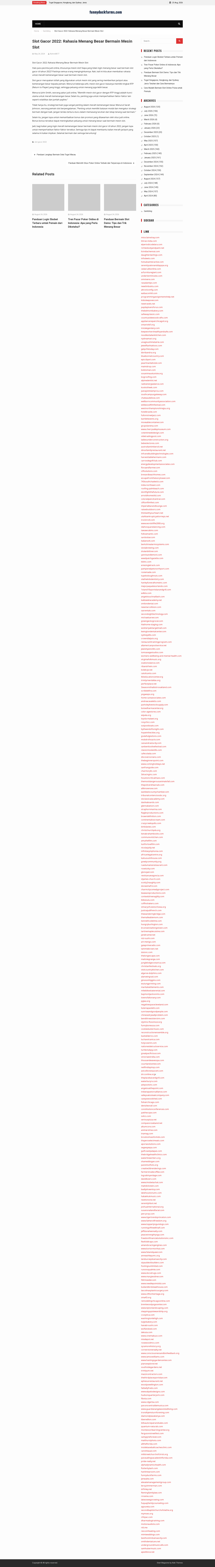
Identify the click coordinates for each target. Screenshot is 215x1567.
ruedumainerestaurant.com (154, 865)
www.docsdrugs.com (151, 1273)
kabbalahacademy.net (151, 600)
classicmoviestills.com (151, 750)
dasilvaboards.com (150, 802)
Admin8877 (54, 54)
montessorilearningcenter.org (155, 1430)
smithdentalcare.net (150, 1541)
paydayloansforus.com (152, 307)
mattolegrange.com (150, 959)
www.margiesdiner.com (152, 1276)
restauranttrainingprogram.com (156, 642)
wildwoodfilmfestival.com (153, 404)
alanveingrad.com (149, 976)
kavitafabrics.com (149, 1036)
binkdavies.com (148, 826)
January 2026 (150, 128)
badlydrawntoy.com (150, 1189)
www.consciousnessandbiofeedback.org (160, 1353)
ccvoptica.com (148, 1314)
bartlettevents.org (149, 418)
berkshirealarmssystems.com (155, 544)
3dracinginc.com (149, 774)
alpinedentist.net (149, 380)
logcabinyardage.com (151, 1175)
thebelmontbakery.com (152, 310)
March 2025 (149, 149)
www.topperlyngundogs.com (155, 1224)
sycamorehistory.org (151, 1346)
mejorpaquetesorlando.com (154, 586)
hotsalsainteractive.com (152, 262)
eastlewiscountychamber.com (155, 791)
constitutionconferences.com (155, 1109)
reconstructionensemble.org (154, 1032)
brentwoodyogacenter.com (154, 1304)
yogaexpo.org (147, 694)
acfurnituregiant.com (151, 272)
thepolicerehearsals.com (152, 785)
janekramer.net (148, 934)
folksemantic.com (149, 533)
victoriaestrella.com (150, 1056)
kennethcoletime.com (151, 920)
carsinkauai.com (149, 1450)
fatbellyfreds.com (149, 1388)
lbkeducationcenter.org (152, 676)
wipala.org (146, 715)
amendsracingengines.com (154, 1245)
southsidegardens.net (151, 1367)
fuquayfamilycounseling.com (154, 1503)
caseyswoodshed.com (151, 1098)
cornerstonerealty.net (151, 1349)
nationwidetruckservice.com (154, 1046)
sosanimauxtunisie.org (152, 373)
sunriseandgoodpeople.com (154, 1011)
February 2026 (150, 124)
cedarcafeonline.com (151, 268)
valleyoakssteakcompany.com (155, 1095)
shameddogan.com (150, 1161)
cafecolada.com (148, 753)
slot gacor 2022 (41, 142)
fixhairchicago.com (150, 1102)
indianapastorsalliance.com (154, 1091)
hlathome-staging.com (151, 624)
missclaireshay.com (150, 237)
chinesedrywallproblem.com (154, 1015)
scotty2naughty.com (150, 882)
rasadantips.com (149, 282)
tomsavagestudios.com (152, 652)
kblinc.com (146, 561)
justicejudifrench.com (151, 910)
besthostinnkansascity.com (154, 1538)
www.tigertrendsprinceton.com (156, 1217)
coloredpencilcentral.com (153, 499)
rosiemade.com (148, 572)
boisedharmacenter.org (152, 708)
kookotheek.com (149, 387)
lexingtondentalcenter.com (153, 631)
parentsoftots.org (149, 1165)
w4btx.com (146, 593)
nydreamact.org (148, 338)
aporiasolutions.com (151, 1144)
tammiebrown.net (149, 948)
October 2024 (150, 170)
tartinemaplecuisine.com (152, 931)
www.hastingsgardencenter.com (156, 1360)
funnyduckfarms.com (105, 12)
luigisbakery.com (149, 1321)
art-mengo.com (148, 941)
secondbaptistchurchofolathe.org (157, 1510)
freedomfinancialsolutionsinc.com (157, 1238)
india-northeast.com (150, 485)
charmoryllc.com (149, 771)
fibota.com (146, 1398)
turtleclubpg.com (149, 1049)
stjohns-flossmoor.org (151, 1022)
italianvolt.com (148, 540)
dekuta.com (146, 1332)
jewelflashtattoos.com (151, 345)
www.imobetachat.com (152, 1182)
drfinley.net (146, 1489)
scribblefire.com (148, 690)
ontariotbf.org (148, 324)
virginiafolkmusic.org (151, 659)
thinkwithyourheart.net (152, 513)
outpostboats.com (150, 725)
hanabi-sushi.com (149, 1325)
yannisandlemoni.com (151, 554)
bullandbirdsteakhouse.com (154, 1287)
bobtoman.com (148, 370)
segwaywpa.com (149, 1147)
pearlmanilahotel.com (151, 363)
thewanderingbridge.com (153, 914)
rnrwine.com (147, 1496)
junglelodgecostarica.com (153, 962)
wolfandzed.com (149, 1328)
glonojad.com (147, 872)
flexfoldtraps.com (149, 1241)
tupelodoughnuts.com (151, 575)
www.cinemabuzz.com (151, 1335)
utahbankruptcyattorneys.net (155, 516)
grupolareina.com (149, 425)
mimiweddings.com (150, 1534)
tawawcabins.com (149, 530)
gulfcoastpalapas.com (151, 1151)
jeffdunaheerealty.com (151, 1231)
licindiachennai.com (150, 251)
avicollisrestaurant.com (152, 1070)
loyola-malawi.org (149, 718)
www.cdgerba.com (150, 1402)
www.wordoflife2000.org (152, 523)
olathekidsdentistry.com (152, 579)
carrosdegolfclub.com (151, 460)
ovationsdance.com (150, 662)
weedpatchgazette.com (152, 558)
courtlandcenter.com (151, 1063)
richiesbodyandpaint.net (152, 248)
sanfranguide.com (149, 767)
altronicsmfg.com (149, 289)
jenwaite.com (147, 1478)
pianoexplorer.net (149, 1363)
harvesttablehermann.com (153, 457)
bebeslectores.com (150, 443)
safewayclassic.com (150, 314)
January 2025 (150, 157)
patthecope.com (149, 1112)
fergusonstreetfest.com (152, 1433)
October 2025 (150, 136)
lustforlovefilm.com (150, 844)
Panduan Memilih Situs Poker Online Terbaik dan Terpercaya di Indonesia (100, 163)
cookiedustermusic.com (152, 1029)
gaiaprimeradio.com (150, 945)
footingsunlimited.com (152, 1266)
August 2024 (149, 179)
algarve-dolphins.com (151, 973)
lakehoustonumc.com (151, 1192)
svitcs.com (146, 1116)
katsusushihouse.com (151, 858)
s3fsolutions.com (149, 471)
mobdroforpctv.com (150, 739)
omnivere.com (148, 279)
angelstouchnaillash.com (153, 596)
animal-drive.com (149, 1130)
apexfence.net (147, 1552)
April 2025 (148, 145)
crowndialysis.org (149, 638)
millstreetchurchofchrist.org (154, 1454)
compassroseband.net (151, 1123)
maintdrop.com (148, 366)
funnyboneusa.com (150, 1025)
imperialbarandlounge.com (154, 506)
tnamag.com (147, 1133)
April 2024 (148, 196)
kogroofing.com (148, 377)
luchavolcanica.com (150, 1039)
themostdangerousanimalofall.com (157, 781)
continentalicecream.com (153, 819)
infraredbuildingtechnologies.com (157, 453)
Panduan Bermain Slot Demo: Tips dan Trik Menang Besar (116, 223)
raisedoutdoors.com (150, 509)
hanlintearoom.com (150, 1471)
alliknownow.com (149, 788)
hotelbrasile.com (149, 411)
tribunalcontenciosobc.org (153, 795)
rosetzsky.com (148, 868)
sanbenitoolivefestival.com (153, 746)
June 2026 (148, 115)
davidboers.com (148, 1178)
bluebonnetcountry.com (152, 356)
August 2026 (149, 107)
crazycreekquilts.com (151, 823)
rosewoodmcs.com (150, 1342)
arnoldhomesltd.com (151, 495)
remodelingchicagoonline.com (155, 1301)
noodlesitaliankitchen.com (153, 335)
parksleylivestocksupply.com (154, 704)
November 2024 (151, 166)
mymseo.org (147, 1513)
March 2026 (149, 119)
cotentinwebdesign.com (152, 432)
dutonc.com (146, 952)
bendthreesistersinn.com (153, 1018)
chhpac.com (147, 1517)
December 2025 (151, 132)
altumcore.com (148, 1126)
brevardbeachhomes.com (153, 474)
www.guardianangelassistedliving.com (159, 1409)
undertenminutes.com (151, 275)
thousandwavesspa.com (152, 1060)
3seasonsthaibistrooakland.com (156, 687)
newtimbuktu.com (149, 286)
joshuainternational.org (152, 1206)
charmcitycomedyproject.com (155, 889)
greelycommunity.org (151, 861)
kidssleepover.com (149, 300)
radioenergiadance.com (152, 384)
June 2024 (148, 187)
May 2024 (148, 191)
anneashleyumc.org (150, 1255)
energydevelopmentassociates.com (158, 464)
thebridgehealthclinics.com (154, 1154)
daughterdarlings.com (151, 255)
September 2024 (151, 174)
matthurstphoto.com (151, 1440)
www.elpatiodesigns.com (153, 1391)
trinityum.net (147, 1370)
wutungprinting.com (151, 983)
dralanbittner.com (149, 551)
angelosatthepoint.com (152, 1088)
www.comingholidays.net (153, 764)
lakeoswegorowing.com (152, 1499)
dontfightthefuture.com (152, 492)
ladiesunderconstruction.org (154, 439)
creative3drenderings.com (153, 1168)
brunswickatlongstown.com (154, 927)
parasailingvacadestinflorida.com (156, 1457)
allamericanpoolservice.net (153, 645)
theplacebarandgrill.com (152, 1077)
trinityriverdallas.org (150, 680)
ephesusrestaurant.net (152, 1381)
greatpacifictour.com (151, 1053)
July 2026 (148, 111)
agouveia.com (147, 1506)
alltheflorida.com (149, 1443)
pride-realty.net (148, 1461)
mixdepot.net (147, 1339)
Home (38, 24)
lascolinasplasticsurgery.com (154, 1290)
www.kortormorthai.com (153, 1248)
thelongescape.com (150, 955)
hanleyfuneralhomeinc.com (154, 582)
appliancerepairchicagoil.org (154, 321)
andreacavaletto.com (151, 701)
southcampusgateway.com (153, 394)
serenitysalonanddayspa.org (154, 265)
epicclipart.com (148, 359)
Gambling (148, 211)
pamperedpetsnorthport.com (155, 568)
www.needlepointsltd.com (153, 1283)
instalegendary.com (150, 328)
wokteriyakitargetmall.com (153, 628)
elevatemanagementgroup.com (156, 1482)
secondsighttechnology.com (154, 614)
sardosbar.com (148, 537)
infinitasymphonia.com (152, 851)
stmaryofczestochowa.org (153, 907)
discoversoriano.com (151, 757)
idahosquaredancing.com (153, 526)
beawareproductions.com (153, 893)
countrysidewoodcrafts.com (154, 317)
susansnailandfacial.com (152, 1210)
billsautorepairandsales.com (154, 1423)
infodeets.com (148, 258)
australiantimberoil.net (152, 446)
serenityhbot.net (149, 1203)
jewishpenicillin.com (150, 649)
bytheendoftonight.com (152, 729)
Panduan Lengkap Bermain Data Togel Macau (56, 154)
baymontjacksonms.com (152, 994)
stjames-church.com (150, 879)
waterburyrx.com (149, 1081)
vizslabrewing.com (150, 547)
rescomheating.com (150, 1531)
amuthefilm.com (149, 840)
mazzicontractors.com (151, 1374)
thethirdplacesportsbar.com (154, 1377)
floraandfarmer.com (150, 467)
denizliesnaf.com (149, 1105)
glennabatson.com (150, 805)
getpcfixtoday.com (150, 349)
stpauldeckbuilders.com (152, 1262)
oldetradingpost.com (151, 436)
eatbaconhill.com (149, 293)
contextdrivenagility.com (152, 896)
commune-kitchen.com (152, 837)
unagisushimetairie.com (152, 342)
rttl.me (144, 1527)
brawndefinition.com (151, 816)
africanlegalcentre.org (151, 854)
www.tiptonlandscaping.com (154, 1307)
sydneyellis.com (148, 635)
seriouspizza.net (149, 1119)
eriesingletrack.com (150, 565)
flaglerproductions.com (152, 812)
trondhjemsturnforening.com (155, 1412)
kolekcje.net (146, 669)
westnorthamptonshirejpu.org (155, 408)
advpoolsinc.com (149, 1084)
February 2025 (150, 153)
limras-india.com (149, 241)
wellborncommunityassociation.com (158, 401)
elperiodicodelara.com (151, 244)
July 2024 (148, 183)
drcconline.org (148, 1074)
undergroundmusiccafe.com (154, 1545)
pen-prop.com (148, 1213)
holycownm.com (149, 1043)
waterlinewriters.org (151, 1158)
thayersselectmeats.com (152, 1140)
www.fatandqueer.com (151, 1252)
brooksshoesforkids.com (153, 1137)
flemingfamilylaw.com (151, 1492)
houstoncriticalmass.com (153, 778)
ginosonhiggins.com (150, 980)
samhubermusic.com (151, 1548)
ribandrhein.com (149, 666)
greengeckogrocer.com (152, 621)
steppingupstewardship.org (154, 1311)
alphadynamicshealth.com (153, 1464)
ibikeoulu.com (147, 900)
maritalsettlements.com (152, 987)
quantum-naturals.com (152, 1426)
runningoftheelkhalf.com (153, 1227)
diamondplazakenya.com (153, 1416)
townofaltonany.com (151, 997)
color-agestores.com (151, 711)
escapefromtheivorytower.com (155, 478)
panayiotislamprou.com (152, 391)
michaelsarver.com (150, 617)
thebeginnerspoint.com (152, 760)
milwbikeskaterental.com (153, 990)
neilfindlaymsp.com (150, 1067)
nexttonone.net (148, 1199)
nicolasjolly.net (148, 847)
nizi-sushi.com (148, 938)
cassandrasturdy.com (151, 743)
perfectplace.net (149, 683)
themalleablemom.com (152, 917)
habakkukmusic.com (151, 1196)
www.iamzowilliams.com (152, 1356)
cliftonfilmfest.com (150, 502)
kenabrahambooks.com (152, 833)
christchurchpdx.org (150, 830)
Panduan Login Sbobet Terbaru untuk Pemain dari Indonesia (47, 223)
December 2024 (151, 162)
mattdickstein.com (150, 1185)
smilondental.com (149, 603)
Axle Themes (177, 1563)
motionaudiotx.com (150, 1524)
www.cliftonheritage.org (152, 1294)
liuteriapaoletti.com (150, 1008)
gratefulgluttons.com (151, 736)
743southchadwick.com (152, 481)
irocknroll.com (148, 520)
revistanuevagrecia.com (152, 875)
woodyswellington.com (152, 1384)
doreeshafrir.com (149, 886)
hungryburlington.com (152, 924)
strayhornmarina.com (151, 809)
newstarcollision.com (151, 607)
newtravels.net (148, 303)
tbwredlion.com (148, 1419)
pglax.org (145, 1001)
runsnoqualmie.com (150, 1269)
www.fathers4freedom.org (153, 1220)
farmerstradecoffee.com (152, 1172)
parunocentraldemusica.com (154, 1405)
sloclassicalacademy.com (152, 798)
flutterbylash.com (149, 1468)
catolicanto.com (148, 673)
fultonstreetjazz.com (151, 415)
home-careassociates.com (153, 697)
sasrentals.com (148, 610)
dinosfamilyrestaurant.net (153, 450)
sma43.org (146, 1297)
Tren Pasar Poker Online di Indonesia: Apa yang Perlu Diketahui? (83, 223)
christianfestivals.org (151, 966)
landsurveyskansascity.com (154, 1259)
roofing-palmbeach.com (152, 488)
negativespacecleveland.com (154, 1004)
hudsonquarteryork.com (152, 1395)
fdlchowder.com (148, 1280)
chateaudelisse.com (150, 397)
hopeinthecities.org (150, 732)
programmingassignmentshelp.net (157, 296)
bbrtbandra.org (148, 352)
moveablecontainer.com (152, 422)
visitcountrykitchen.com (152, 969)
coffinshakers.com (150, 903)
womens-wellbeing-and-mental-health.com (161, 655)
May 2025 (148, 140)
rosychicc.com (148, 722)
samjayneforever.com (151, 1437)
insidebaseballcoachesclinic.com (156, 1447)
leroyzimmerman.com (151, 1485)
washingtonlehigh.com (152, 1318)
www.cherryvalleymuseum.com (156, 429)
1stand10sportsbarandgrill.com (156, 589)
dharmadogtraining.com (152, 1520)
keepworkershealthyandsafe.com (157, 331)
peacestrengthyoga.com (152, 1234)
